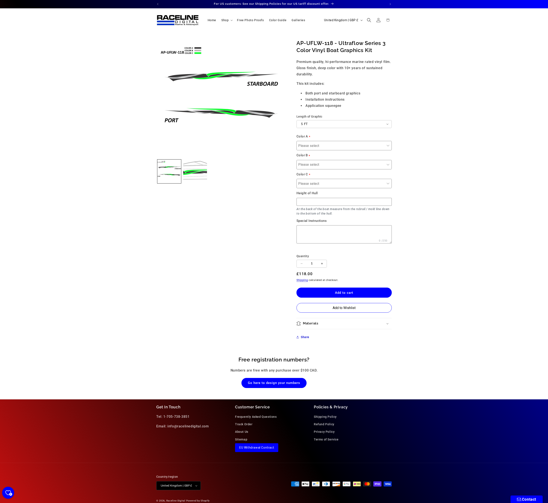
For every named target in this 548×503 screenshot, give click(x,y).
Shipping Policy (325, 416)
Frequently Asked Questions (256, 416)
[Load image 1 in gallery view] (169, 171)
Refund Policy (324, 424)
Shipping (302, 280)
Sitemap (241, 439)
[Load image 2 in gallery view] (195, 171)
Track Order (244, 424)
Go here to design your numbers (274, 383)
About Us (241, 432)
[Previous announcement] (157, 4)
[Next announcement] (390, 4)
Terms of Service (326, 439)
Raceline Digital (175, 500)
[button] (226, 20)
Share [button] (305, 337)
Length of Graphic (309, 116)
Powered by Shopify (198, 500)
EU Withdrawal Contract (256, 447)
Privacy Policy (324, 432)
